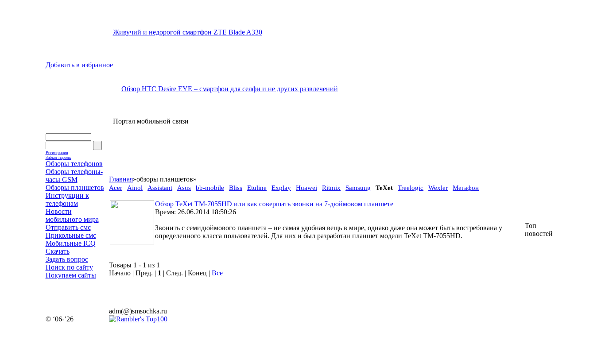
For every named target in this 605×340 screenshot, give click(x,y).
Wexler (438, 187)
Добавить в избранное (79, 65)
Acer (115, 187)
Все (217, 273)
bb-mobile (210, 187)
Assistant (159, 187)
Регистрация (57, 152)
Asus (184, 187)
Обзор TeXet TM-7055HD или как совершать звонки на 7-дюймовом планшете (274, 204)
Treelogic (410, 187)
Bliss (235, 187)
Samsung (358, 187)
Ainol (135, 187)
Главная (121, 179)
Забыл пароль (58, 157)
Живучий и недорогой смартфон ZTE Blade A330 (187, 32)
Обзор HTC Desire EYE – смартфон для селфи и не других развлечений (229, 89)
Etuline (257, 187)
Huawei (306, 187)
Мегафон (466, 187)
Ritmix (331, 187)
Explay (281, 187)
